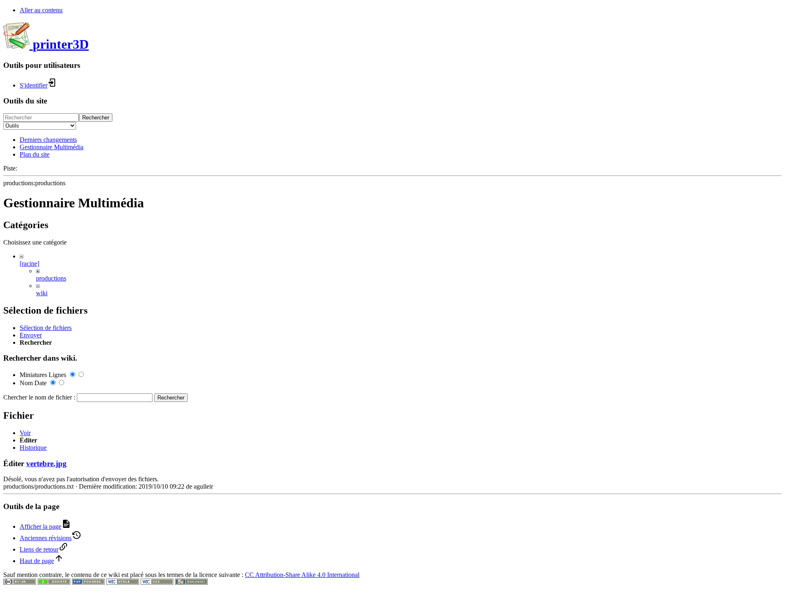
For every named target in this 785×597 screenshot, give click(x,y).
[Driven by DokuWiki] (191, 582)
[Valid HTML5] (122, 582)
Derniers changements (48, 139)
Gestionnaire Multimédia (51, 147)
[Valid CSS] (157, 582)
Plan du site (34, 154)
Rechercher (95, 117)
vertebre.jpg (46, 463)
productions (51, 278)
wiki (41, 293)
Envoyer (31, 335)
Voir (25, 432)
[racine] (29, 263)
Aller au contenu (41, 10)
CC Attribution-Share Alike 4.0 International (302, 574)
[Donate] (54, 582)
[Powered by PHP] (88, 582)
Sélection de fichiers (46, 327)
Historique (33, 447)
